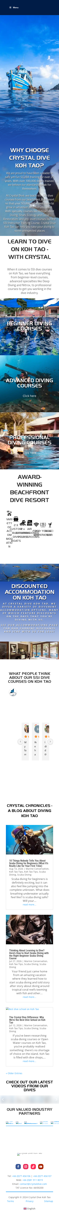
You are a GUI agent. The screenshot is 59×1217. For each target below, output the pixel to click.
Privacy (29, 1201)
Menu (16, 7)
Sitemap (48, 1201)
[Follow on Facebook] (18, 1166)
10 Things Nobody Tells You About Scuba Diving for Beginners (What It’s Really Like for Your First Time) (28, 863)
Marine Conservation (37, 868)
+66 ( (32, 1180)
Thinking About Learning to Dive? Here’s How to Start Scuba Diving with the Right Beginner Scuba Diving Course (29, 954)
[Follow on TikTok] (33, 1166)
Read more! (29, 637)
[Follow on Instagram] (25, 1166)
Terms (10, 1201)
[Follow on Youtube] (40, 1166)
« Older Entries (14, 1073)
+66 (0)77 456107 (42, 1176)
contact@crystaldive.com (33, 1183)
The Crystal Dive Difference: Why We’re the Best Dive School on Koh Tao (27, 1020)
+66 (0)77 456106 (21, 1176)
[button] (3, 1099)
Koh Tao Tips (16, 871)
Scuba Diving (24, 874)
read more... (29, 904)
